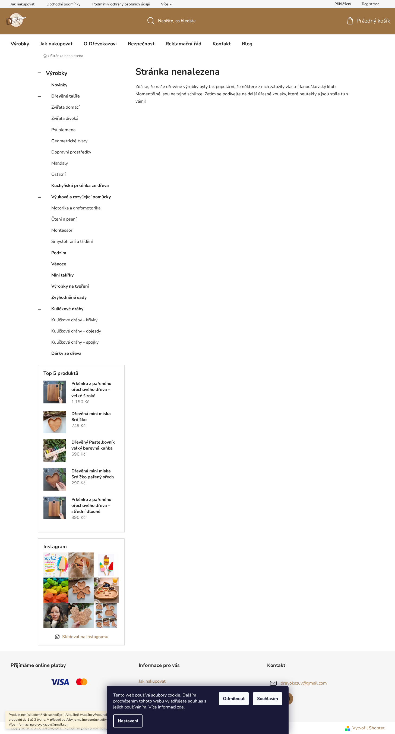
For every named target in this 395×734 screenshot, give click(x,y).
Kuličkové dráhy (67, 309)
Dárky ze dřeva (66, 353)
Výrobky (56, 73)
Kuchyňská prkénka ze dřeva (80, 186)
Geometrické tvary (69, 141)
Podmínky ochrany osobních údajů (121, 4)
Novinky (59, 85)
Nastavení (128, 721)
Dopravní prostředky (71, 152)
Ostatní (58, 174)
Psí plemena (63, 130)
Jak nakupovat (22, 4)
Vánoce (58, 264)
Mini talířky (62, 275)
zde (180, 707)
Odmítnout (234, 699)
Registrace (370, 4)
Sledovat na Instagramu (85, 637)
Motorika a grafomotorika (75, 208)
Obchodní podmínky (63, 4)
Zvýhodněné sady (69, 297)
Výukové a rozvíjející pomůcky (81, 197)
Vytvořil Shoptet (368, 728)
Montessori (62, 230)
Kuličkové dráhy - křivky (74, 320)
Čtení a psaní (64, 219)
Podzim (58, 253)
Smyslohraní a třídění (72, 241)
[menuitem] (19, 43)
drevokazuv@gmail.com (304, 683)
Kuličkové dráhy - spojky (75, 342)
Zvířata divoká (64, 118)
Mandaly (59, 163)
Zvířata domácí (65, 107)
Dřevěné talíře (65, 96)
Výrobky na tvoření (70, 286)
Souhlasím (267, 699)
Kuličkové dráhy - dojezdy (76, 331)
